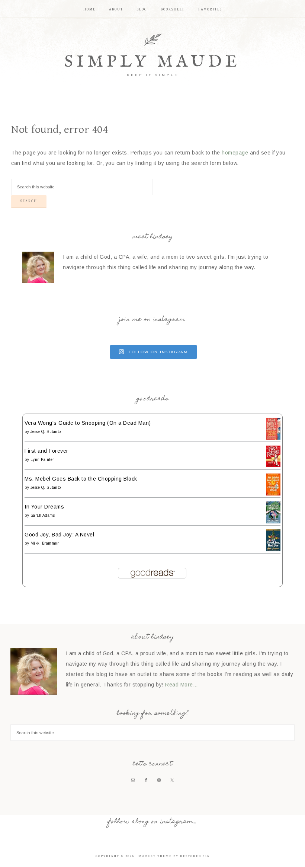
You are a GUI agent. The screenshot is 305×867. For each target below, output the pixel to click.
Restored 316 (194, 856)
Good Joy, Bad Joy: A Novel (59, 535)
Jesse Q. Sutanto (45, 432)
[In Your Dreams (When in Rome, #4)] (273, 522)
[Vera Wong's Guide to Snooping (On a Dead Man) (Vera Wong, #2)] (273, 438)
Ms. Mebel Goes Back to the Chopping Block (81, 479)
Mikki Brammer (44, 543)
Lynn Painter (42, 460)
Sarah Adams (42, 515)
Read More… (181, 685)
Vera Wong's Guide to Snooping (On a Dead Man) (88, 423)
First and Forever (46, 451)
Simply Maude (152, 62)
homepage (235, 153)
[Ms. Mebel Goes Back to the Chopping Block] (273, 494)
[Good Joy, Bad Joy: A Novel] (273, 549)
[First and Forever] (273, 465)
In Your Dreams (44, 507)
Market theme (155, 856)
